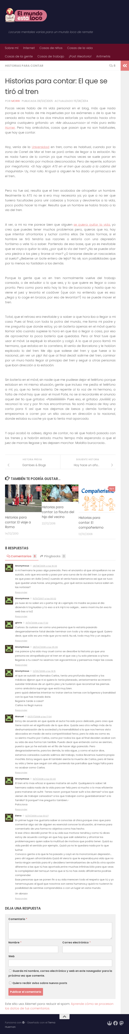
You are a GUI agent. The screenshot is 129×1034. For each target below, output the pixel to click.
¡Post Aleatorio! (80, 56)
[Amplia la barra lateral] (125, 66)
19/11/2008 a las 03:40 (44, 779)
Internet (29, 48)
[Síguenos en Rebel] (109, 1023)
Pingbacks (54, 556)
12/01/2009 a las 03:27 (37, 815)
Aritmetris (103, 56)
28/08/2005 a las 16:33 (45, 566)
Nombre (15, 942)
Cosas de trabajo (50, 56)
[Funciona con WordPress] (23, 1022)
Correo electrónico (76, 942)
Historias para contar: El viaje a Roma (18, 522)
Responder (21, 592)
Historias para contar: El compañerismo (91, 522)
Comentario (17, 919)
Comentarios (23, 556)
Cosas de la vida (80, 48)
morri (15, 101)
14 (113, 488)
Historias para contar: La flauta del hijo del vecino (58, 512)
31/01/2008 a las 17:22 (37, 622)
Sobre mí (11, 48)
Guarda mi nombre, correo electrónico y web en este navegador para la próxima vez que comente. (60, 973)
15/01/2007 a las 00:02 (44, 598)
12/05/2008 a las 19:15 (44, 671)
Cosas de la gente (19, 56)
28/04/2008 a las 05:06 (45, 647)
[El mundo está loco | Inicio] (26, 15)
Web (11, 956)
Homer (10, 127)
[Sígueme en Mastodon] (121, 1023)
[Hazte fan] (115, 1023)
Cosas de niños (50, 48)
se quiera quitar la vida (92, 224)
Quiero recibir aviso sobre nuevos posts (39, 983)
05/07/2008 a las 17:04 (40, 716)
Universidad (40, 147)
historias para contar (24, 65)
